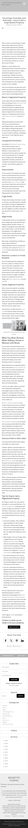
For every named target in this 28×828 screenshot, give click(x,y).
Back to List (13, 627)
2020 (6, 758)
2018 (6, 764)
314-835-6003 (16, 800)
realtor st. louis (5, 720)
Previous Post (8, 655)
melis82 (13, 615)
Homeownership (6, 714)
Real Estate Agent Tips (7, 716)
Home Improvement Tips (7, 724)
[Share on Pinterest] (17, 641)
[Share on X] (11, 641)
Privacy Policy (7, 816)
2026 (6, 740)
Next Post (21, 655)
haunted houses (17, 646)
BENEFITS (14, 777)
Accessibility (14, 816)
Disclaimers (10, 825)
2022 (6, 752)
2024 (6, 746)
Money (3, 718)
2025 (6, 743)
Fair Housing (21, 816)
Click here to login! (14, 685)
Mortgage (4, 722)
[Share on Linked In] (22, 641)
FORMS (14, 780)
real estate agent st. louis (7, 711)
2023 (6, 749)
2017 (6, 767)
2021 (6, 755)
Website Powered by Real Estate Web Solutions (14, 821)
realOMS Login (17, 825)
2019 (6, 761)
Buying (3, 709)
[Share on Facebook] (6, 641)
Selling (9, 646)
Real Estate (4, 705)
